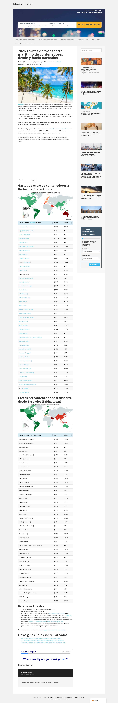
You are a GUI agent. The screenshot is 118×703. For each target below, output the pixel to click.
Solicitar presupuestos (89, 25)
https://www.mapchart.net (56, 613)
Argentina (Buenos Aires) (26, 231)
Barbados (21, 104)
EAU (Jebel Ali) (23, 376)
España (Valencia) (24, 365)
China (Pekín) (23, 270)
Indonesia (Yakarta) (24, 298)
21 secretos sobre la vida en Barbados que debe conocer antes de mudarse (43, 643)
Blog (35, 697)
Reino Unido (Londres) (25, 380)
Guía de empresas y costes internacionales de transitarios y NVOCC (90, 154)
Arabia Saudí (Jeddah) (25, 349)
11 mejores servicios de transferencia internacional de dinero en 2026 (90, 113)
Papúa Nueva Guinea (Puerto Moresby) (30, 337)
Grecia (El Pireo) (23, 290)
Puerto (32, 223)
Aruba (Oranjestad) (24, 235)
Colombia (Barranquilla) (26, 278)
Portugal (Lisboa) (24, 345)
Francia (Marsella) (24, 282)
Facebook (77, 697)
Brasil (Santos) (23, 254)
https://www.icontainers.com (37, 622)
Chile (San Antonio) (24, 266)
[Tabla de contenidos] (32, 180)
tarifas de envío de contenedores (58, 129)
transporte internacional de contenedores (53, 630)
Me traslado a (86, 255)
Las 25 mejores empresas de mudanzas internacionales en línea (91, 92)
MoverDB (68, 615)
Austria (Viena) (23, 242)
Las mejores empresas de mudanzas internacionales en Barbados (41, 638)
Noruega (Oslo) (23, 321)
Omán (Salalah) (23, 325)
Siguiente (93, 265)
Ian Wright (58, 62)
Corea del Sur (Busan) (25, 361)
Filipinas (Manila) (24, 341)
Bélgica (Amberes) (24, 250)
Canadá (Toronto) (24, 258)
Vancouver (27, 262)
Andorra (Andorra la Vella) (26, 227)
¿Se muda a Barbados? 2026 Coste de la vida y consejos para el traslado (42, 640)
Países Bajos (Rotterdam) (26, 317)
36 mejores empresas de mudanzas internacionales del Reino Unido (90, 217)
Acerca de (39, 697)
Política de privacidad (57, 697)
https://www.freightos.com (55, 622)
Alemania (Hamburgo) (25, 286)
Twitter (82, 697)
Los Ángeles (24, 388)
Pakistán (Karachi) (24, 329)
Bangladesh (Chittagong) (26, 246)
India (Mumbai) (23, 294)
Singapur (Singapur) (25, 353)
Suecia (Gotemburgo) (25, 369)
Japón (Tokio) (23, 306)
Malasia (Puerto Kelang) (26, 309)
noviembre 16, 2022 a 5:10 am (27, 674)
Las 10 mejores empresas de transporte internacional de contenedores (91, 196)
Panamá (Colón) (23, 333)
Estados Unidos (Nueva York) (27, 384)
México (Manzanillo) (25, 313)
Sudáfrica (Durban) (24, 357)
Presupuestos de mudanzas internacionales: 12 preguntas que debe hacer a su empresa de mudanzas (91, 175)
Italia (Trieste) (23, 302)
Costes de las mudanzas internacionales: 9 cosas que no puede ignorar (91, 133)
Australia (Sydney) (24, 239)
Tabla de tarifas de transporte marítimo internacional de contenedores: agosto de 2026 (90, 70)
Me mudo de (85, 248)
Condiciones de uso (69, 697)
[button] (52, 223)
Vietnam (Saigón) (24, 392)
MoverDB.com (23, 4)
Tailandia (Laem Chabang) (26, 373)
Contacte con (47, 697)
